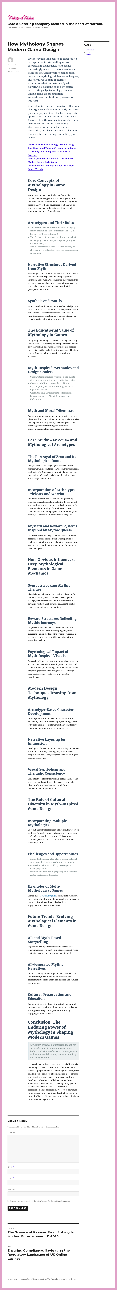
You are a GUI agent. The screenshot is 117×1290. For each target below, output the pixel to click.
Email (11, 1178)
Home (88, 52)
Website (11, 1189)
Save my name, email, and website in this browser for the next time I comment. (40, 1201)
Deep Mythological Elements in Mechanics (50, 158)
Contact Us (90, 50)
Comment (12, 1132)
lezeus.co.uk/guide (47, 896)
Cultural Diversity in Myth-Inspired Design (51, 165)
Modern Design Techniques (42, 162)
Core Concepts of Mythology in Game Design (51, 144)
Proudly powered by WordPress (64, 1279)
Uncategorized (13, 71)
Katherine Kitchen (14, 65)
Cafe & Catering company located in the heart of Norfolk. (55, 24)
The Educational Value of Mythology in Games (52, 148)
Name (11, 1167)
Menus (88, 55)
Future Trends (35, 169)
